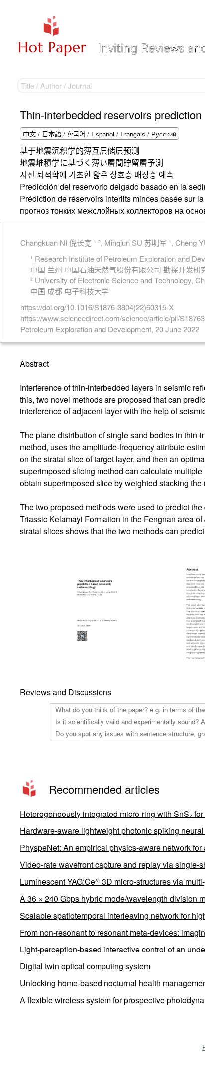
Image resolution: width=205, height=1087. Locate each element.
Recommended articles (104, 789)
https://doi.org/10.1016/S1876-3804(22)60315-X (97, 307)
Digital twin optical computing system (85, 966)
